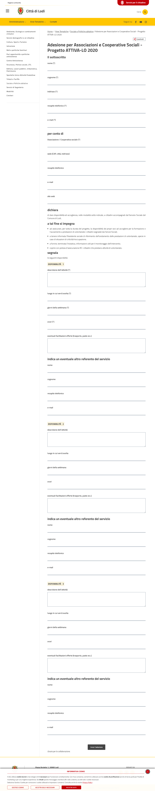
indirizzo (52, 91)
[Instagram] (145, 21)
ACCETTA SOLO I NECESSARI (45, 787)
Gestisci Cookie (18, 787)
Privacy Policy (87, 782)
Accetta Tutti (71, 787)
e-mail (51, 119)
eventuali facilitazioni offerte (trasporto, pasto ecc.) (69, 335)
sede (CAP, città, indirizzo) (58, 153)
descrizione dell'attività (58, 269)
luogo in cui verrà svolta (59, 293)
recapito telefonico (56, 105)
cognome (52, 77)
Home (50, 31)
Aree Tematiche (61, 31)
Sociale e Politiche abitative (81, 31)
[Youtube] (140, 21)
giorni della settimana (58, 307)
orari (50, 321)
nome (51, 63)
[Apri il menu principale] (10, 12)
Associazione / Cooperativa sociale (63, 139)
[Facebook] (135, 21)
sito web (51, 196)
